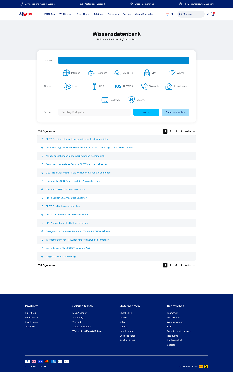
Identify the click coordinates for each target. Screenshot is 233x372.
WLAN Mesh (31, 317)
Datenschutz (173, 317)
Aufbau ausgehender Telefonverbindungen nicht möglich (75, 155)
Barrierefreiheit (175, 340)
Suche (146, 112)
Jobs (122, 321)
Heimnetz (102, 72)
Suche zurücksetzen (175, 112)
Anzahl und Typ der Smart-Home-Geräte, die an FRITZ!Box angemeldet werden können (90, 147)
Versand (76, 321)
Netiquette (172, 335)
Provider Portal (127, 340)
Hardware (115, 99)
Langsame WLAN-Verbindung (61, 256)
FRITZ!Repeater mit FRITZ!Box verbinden (67, 222)
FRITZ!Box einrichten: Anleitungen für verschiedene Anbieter (77, 139)
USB (101, 86)
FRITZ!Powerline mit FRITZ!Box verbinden (67, 214)
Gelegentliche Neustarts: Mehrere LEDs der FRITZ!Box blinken (78, 231)
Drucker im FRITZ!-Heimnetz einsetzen (65, 189)
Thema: (48, 86)
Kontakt (123, 326)
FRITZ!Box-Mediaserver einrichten (63, 206)
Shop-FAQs (78, 317)
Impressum (172, 312)
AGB (169, 326)
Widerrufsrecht (175, 321)
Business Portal (128, 335)
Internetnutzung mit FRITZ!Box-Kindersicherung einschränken (77, 239)
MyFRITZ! (128, 72)
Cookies (171, 344)
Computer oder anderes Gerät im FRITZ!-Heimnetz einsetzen (77, 164)
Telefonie (154, 86)
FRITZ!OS (128, 86)
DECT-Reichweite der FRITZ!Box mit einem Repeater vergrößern (78, 172)
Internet (75, 72)
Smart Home (180, 86)
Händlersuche (127, 331)
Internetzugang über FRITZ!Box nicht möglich (69, 248)
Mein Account (79, 312)
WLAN (180, 72)
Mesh (75, 86)
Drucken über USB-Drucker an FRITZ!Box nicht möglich (74, 181)
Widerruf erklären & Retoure (87, 331)
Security (140, 99)
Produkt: (48, 60)
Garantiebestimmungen (179, 331)
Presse (123, 317)
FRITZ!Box (30, 312)
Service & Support (81, 326)
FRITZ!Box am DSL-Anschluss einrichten (66, 197)
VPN (154, 72)
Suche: (47, 112)
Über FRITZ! (126, 312)
